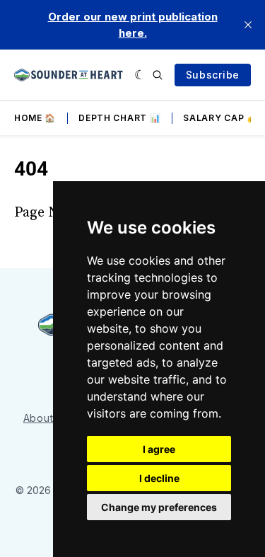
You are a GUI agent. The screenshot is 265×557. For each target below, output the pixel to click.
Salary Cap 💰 (220, 118)
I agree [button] (159, 449)
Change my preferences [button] (159, 507)
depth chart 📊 (119, 118)
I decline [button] (159, 478)
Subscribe (213, 75)
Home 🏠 (35, 118)
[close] (248, 24)
